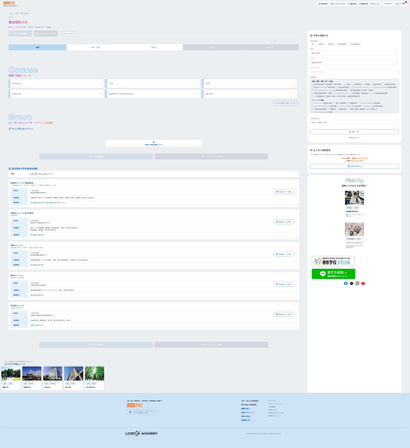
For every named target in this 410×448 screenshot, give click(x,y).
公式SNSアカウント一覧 (276, 413)
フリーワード (314, 68)
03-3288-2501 (35, 235)
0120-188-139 (50, 202)
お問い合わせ (273, 410)
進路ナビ (11, 27)
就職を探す (245, 409)
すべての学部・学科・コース (285, 103)
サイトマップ (273, 401)
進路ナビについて (248, 412)
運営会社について (274, 416)
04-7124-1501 (35, 295)
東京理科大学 (39, 27)
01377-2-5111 (35, 325)
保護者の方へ (246, 420)
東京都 (31, 27)
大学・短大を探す (21, 27)
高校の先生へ (246, 416)
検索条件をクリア (354, 138)
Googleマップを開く (285, 192)
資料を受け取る (356, 166)
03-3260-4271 (35, 202)
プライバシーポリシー (275, 404)
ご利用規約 (272, 407)
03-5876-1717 (35, 265)
